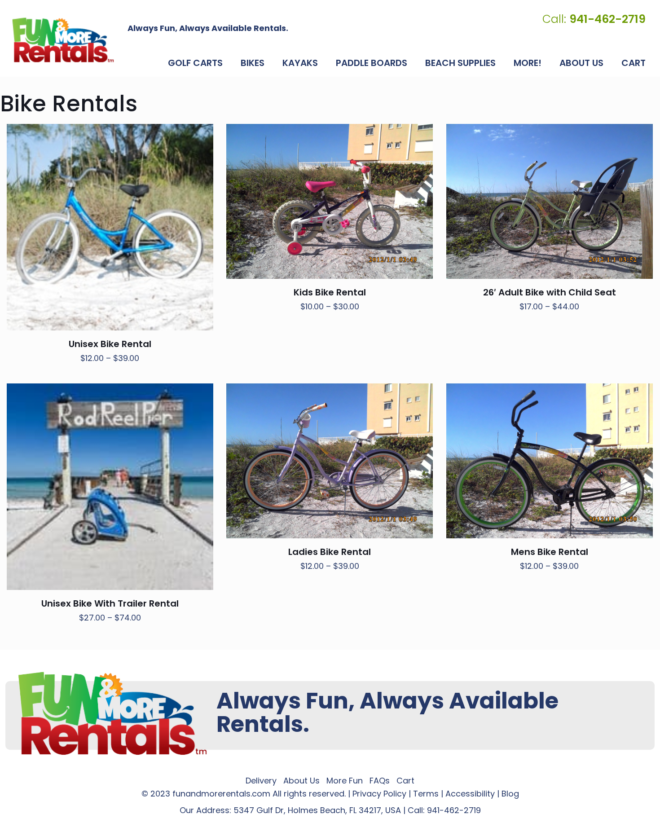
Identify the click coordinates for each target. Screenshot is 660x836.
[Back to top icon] (616, 817)
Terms (426, 793)
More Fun (344, 780)
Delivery (261, 780)
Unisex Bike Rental (110, 344)
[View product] (201, 136)
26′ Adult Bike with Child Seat (549, 292)
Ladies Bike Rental (329, 552)
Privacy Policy (379, 793)
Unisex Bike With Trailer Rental (110, 603)
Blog (510, 793)
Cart (405, 780)
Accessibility (470, 793)
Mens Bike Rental (549, 552)
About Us (301, 780)
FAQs (380, 780)
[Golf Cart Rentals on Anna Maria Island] (63, 40)
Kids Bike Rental (330, 292)
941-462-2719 (454, 810)
